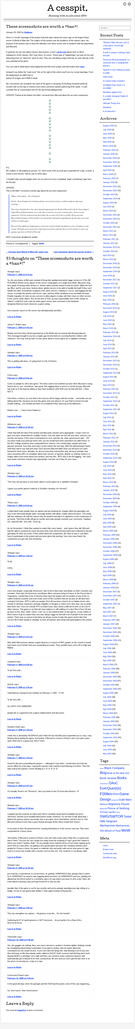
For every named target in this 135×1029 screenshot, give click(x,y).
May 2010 (107, 474)
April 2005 (107, 709)
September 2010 (110, 458)
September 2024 (110, 198)
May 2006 (107, 656)
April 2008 (107, 575)
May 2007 (107, 608)
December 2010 (110, 446)
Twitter (124, 4)
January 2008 (109, 587)
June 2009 (107, 518)
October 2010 (109, 454)
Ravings (104, 812)
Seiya (118, 812)
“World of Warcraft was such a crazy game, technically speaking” (116, 45)
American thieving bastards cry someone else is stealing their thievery (116, 62)
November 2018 (110, 267)
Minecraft (103, 809)
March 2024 (108, 211)
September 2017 (110, 288)
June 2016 (107, 296)
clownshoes (104, 784)
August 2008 (108, 559)
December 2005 (110, 677)
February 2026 (109, 150)
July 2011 (107, 417)
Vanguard (111, 821)
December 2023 (110, 215)
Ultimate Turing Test (111, 103)
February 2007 (109, 620)
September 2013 (110, 373)
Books (122, 778)
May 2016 (107, 300)
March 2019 (108, 259)
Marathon (107, 107)
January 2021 (109, 243)
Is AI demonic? (109, 111)
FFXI (116, 794)
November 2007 (110, 595)
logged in (21, 1010)
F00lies (106, 794)
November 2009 (110, 498)
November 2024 (110, 190)
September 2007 (110, 604)
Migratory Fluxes (118, 804)
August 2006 (108, 644)
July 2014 (107, 340)
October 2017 (109, 283)
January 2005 (109, 721)
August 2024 (108, 202)
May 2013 (107, 385)
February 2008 (109, 583)
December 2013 (110, 360)
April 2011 (107, 429)
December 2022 (110, 227)
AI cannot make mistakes (114, 81)
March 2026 (108, 146)
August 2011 (108, 413)
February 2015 (109, 332)
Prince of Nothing (118, 808)
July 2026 (107, 129)
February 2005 (109, 717)
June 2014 (107, 344)
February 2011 (109, 438)
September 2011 (110, 409)
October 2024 (109, 194)
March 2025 (108, 174)
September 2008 (110, 555)
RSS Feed (129, 4)
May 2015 (107, 324)
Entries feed (108, 849)
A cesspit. (67, 9)
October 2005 (109, 685)
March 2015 (108, 328)
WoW (41, 243)
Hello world (107, 77)
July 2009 (107, 515)
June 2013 (107, 381)
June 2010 (107, 470)
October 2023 (109, 223)
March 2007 (108, 616)
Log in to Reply (14, 317)
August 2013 (108, 377)
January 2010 (109, 490)
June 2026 (107, 134)
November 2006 (110, 632)
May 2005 (107, 705)
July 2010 (107, 466)
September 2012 (110, 401)
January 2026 (109, 154)
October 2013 (109, 369)
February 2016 (109, 304)
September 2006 (110, 640)
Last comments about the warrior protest (74, 252)
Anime (102, 768)
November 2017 (110, 279)
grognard (115, 800)
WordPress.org (109, 857)
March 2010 (108, 482)
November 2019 (110, 247)
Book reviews (108, 778)
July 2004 (107, 745)
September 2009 (110, 506)
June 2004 (107, 749)
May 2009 (107, 523)
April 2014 (107, 348)
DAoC (113, 783)
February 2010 (109, 486)
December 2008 (110, 543)
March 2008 (108, 579)
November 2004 (110, 729)
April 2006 (107, 660)
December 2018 (110, 263)
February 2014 (109, 352)
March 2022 (108, 231)
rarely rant (61, 52)
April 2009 (107, 527)
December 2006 (110, 628)
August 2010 (108, 462)
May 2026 (107, 138)
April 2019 (107, 255)
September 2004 (110, 737)
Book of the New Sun (118, 773)
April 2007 (107, 612)
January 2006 (109, 672)
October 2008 (109, 551)
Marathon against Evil (112, 92)
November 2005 (110, 681)
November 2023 (110, 219)
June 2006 (107, 652)
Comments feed (110, 853)
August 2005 (108, 693)
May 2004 (107, 754)
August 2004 (108, 741)
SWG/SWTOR (111, 816)
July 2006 (107, 648)
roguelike (112, 812)
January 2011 (109, 441)
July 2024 (107, 206)
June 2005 (107, 701)
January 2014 (109, 356)
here (82, 66)
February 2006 (109, 668)
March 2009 (108, 531)
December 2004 (110, 725)
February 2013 (109, 389)
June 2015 (107, 320)
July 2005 (107, 697)
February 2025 (109, 178)
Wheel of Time (113, 830)
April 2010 (107, 478)
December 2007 (110, 591)
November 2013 (110, 365)
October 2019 (109, 251)
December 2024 (110, 186)
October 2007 (109, 600)
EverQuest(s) (110, 788)
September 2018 (110, 271)
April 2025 (107, 170)
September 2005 (110, 689)
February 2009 (109, 535)
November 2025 (110, 162)
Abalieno (28, 32)
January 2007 (109, 624)
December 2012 (110, 393)
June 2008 (107, 567)
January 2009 (109, 539)
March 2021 (108, 235)
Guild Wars (125, 799)
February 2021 (109, 239)
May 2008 (107, 571)
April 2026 (107, 142)
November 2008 (110, 547)
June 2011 (107, 421)
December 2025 (110, 158)
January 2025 (109, 182)
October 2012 (109, 397)
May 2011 (107, 425)
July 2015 (107, 316)
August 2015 (108, 312)
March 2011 (108, 433)
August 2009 (108, 510)
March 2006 (108, 664)
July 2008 (107, 563)
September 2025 (110, 166)
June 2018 (107, 275)
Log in (105, 845)
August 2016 (108, 292)
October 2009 (109, 502)
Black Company (114, 768)
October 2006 (109, 636)
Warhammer (107, 825)
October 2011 (109, 405)
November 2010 (110, 450)
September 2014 (110, 336)
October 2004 (109, 733)
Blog (103, 773)
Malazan (104, 804)
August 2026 (108, 126)
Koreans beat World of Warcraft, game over (27, 252)
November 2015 (110, 308)
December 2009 (110, 494)
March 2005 (108, 713)
